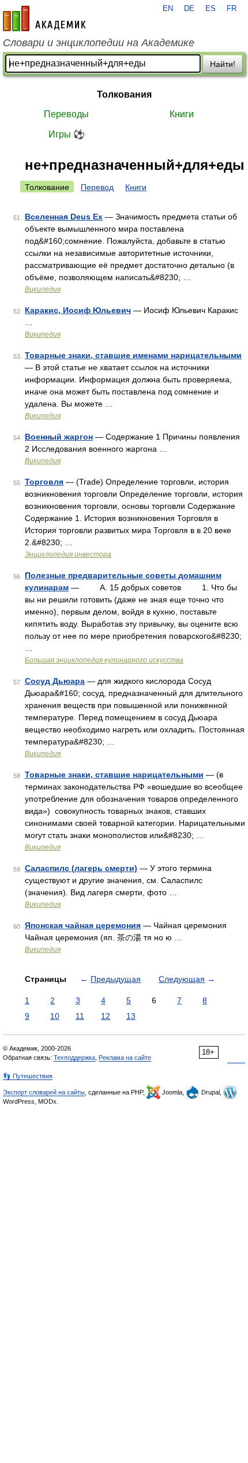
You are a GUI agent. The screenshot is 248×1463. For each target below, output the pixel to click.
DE (189, 9)
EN (168, 9)
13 (131, 1016)
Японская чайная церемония (83, 925)
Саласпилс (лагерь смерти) (81, 868)
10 (54, 1016)
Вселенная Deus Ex (64, 216)
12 (105, 1016)
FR (231, 9)
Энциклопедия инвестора (68, 554)
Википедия (43, 289)
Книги (182, 114)
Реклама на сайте (125, 1057)
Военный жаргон (59, 436)
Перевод (97, 187)
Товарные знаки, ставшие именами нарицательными (133, 355)
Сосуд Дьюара (55, 681)
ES (210, 9)
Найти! (222, 64)
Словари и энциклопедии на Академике (98, 43)
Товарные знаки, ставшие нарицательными (114, 774)
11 (80, 1016)
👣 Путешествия (27, 1076)
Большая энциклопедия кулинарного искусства (104, 660)
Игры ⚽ (66, 134)
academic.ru (44, 18)
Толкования (124, 94)
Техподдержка (74, 1057)
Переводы (66, 114)
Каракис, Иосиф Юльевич (78, 310)
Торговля (44, 481)
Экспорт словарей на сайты (44, 1092)
